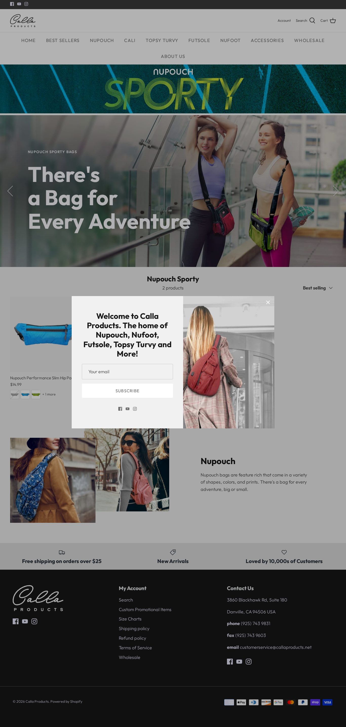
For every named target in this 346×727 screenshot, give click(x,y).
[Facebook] (120, 409)
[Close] (268, 302)
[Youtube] (127, 409)
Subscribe (128, 390)
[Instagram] (135, 409)
